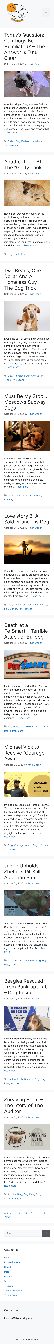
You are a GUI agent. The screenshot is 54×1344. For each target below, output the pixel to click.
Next (9, 1217)
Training (8, 1286)
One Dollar (37, 375)
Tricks (7, 380)
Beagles (28, 1079)
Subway (8, 499)
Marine (13, 608)
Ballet (11, 141)
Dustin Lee (20, 604)
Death (7, 730)
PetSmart (17, 730)
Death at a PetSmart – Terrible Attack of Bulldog (26, 631)
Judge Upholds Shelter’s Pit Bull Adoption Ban (22, 871)
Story (38, 1194)
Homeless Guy (22, 375)
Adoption (13, 960)
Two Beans (18, 380)
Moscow (27, 495)
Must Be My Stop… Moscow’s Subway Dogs (25, 402)
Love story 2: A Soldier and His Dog (26, 519)
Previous (10, 1213)
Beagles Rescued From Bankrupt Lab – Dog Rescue (26, 986)
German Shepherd (37, 604)
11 (35, 1213)
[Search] (46, 1233)
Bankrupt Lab (15, 1079)
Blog (10, 845)
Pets (12, 849)
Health (7, 1267)
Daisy (45, 726)
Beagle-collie (23, 726)
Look (24, 254)
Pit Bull (14, 964)
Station (37, 495)
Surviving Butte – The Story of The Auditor (23, 1105)
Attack (11, 726)
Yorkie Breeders (13, 1290)
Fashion (25, 141)
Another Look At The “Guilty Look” (23, 164)
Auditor (12, 1194)
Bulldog (36, 726)
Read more (13, 132)
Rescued (15, 1083)
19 (44, 1213)
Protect (28, 608)
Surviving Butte (12, 1198)
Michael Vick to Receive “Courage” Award (25, 752)
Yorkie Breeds (12, 1295)
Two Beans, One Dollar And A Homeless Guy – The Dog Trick (22, 279)
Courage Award (22, 845)
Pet (20, 608)
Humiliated (37, 141)
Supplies (9, 1281)
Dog (18, 141)
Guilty (17, 254)
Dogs (11, 495)
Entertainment (12, 1262)
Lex (6, 608)
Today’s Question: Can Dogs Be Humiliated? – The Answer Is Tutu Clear (24, 46)
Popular (8, 1276)
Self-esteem (11, 145)
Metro (18, 495)
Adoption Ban (26, 960)
